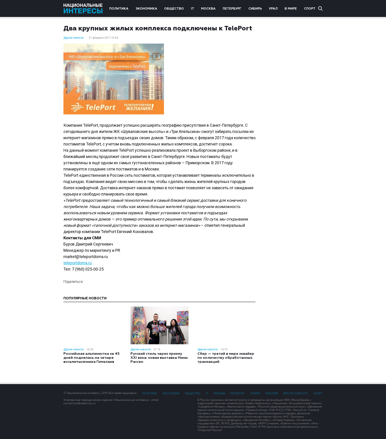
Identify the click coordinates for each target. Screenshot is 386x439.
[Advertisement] (293, 88)
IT (192, 8)
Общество (174, 8)
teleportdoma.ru (77, 262)
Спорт (309, 8)
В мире (291, 8)
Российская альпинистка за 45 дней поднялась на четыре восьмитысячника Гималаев (91, 358)
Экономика (146, 8)
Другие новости (73, 37)
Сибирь (255, 8)
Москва (208, 8)
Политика (118, 8)
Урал (273, 8)
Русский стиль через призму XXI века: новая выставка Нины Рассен (159, 358)
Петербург (232, 8)
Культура (272, 393)
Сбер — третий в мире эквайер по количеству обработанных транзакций (225, 358)
